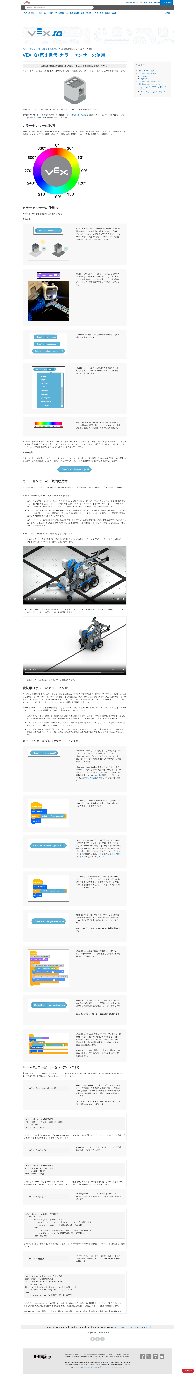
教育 (101, 13)
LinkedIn (102, 1339)
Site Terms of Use (85, 1367)
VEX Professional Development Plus (134, 1327)
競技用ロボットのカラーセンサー (150, 84)
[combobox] (59, 8)
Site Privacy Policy (75, 1367)
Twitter (97, 1339)
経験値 (61, 13)
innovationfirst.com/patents (108, 1366)
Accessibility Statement (117, 1367)
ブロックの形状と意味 (93, 778)
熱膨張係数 (74, 13)
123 (40, 13)
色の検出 (144, 76)
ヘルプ (101, 854)
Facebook (92, 1339)
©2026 (106, 1362)
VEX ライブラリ (29, 49)
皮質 (114, 13)
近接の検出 (145, 79)
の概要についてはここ (79, 115)
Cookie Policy (94, 1367)
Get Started (130, 2)
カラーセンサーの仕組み (147, 73)
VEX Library (29, 13)
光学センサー (35, 117)
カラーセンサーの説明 (146, 71)
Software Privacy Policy (104, 1367)
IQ (56, 13)
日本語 (167, 13)
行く (46, 13)
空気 (82, 13)
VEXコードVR (92, 13)
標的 (51, 13)
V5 (67, 13)
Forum (157, 2)
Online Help (167, 2)
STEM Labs (142, 2)
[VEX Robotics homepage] (27, 2)
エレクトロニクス (49, 49)
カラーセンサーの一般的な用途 (149, 81)
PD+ (150, 2)
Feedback (188, 1371)
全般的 (107, 13)
